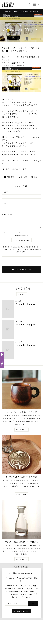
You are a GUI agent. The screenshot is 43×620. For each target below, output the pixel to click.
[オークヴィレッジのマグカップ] (21, 389)
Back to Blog (23, 269)
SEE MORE (21, 494)
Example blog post (26, 303)
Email (5, 203)
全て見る (21, 294)
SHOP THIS (21, 429)
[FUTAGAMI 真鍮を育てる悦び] (21, 454)
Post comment (21, 240)
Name (5, 192)
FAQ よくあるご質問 (21, 567)
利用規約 (34, 249)
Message (7, 214)
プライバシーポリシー (18, 249)
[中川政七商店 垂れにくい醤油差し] (21, 519)
